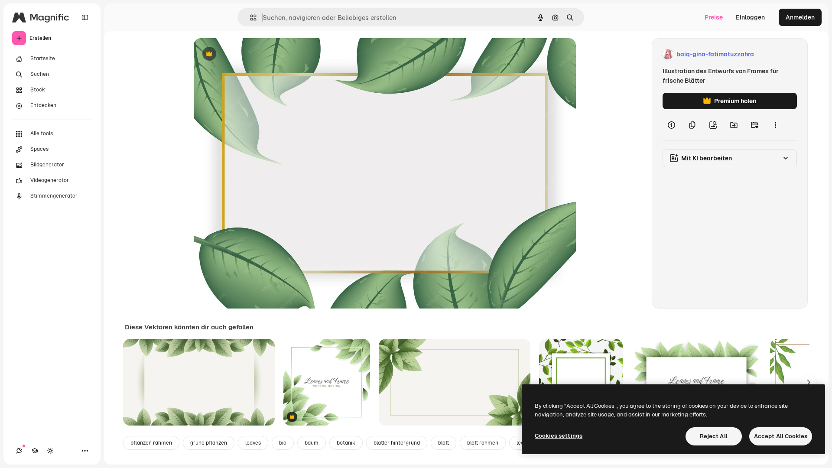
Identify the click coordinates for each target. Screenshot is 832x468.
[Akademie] (35, 451)
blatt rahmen (482, 442)
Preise (714, 17)
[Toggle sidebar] (85, 17)
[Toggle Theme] (50, 451)
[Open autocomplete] (250, 17)
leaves (253, 442)
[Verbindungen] (19, 451)
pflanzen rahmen (151, 442)
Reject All (714, 436)
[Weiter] (808, 382)
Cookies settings (558, 435)
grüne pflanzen (208, 442)
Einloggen (750, 17)
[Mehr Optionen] (775, 124)
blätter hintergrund (397, 442)
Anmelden (800, 17)
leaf (521, 442)
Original (249, 54)
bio (282, 442)
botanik (346, 442)
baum (311, 442)
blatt (443, 442)
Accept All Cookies (780, 436)
